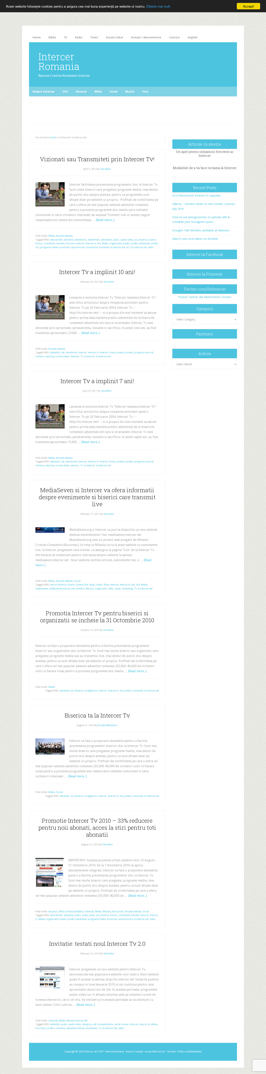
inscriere (70, 243)
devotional (71, 352)
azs (136, 239)
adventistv (106, 239)
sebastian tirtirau (75, 1028)
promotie (65, 247)
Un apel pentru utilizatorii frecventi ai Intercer (204, 153)
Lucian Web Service (155, 1051)
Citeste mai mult (158, 6)
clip (63, 352)
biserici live (82, 584)
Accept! (248, 6)
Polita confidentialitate (189, 1051)
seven (118, 588)
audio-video (126, 239)
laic (133, 584)
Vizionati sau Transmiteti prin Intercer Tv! (97, 159)
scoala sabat (62, 356)
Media (51, 236)
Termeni (171, 1051)
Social (77, 581)
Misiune (107, 911)
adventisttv (94, 239)
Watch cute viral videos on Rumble (195, 239)
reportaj (49, 356)
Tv (81, 356)
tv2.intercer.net (139, 247)
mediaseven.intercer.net (62, 588)
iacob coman (122, 1024)
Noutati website (64, 236)
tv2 (127, 247)
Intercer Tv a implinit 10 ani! (97, 272)
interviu (104, 352)
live (99, 243)
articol (53, 584)
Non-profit (117, 911)
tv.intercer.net (117, 247)
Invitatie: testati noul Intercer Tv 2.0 (97, 943)
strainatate (91, 1028)
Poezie (112, 352)
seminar (74, 356)
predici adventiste (140, 243)
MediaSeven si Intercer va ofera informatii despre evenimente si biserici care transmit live (97, 497)
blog (91, 584)
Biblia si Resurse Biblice (71, 911)
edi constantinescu (103, 1024)
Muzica (90, 588)
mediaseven (41, 588)
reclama (39, 356)
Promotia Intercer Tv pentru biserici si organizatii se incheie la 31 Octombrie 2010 (97, 616)
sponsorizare (78, 247)
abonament (56, 239)
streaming (127, 588)
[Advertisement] (110, 112)
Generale (89, 911)
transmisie (92, 247)
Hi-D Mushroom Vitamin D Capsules (196, 195)
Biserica (143, 239)
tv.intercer (89, 356)
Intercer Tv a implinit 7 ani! (97, 381)
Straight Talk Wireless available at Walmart (201, 230)
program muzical (144, 352)
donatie (60, 243)
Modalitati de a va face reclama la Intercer (205, 168)
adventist (68, 239)
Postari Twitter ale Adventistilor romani (204, 297)
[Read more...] (105, 220)
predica (121, 352)
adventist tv (81, 239)
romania (60, 1028)
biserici (152, 239)
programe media (49, 247)
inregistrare (91, 690)
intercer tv (90, 243)
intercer (80, 243)
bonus (38, 243)
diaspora (87, 1024)
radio (111, 588)
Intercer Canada (134, 1051)
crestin (99, 584)
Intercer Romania (58, 61)
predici (126, 243)
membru (80, 588)
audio (116, 239)
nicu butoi (40, 1028)
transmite (104, 247)
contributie (49, 243)
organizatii (101, 588)
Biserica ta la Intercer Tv (97, 715)
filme (106, 584)
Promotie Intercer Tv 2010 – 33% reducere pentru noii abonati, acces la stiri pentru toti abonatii (97, 827)
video (151, 247)
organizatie (115, 243)
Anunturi (53, 911)
